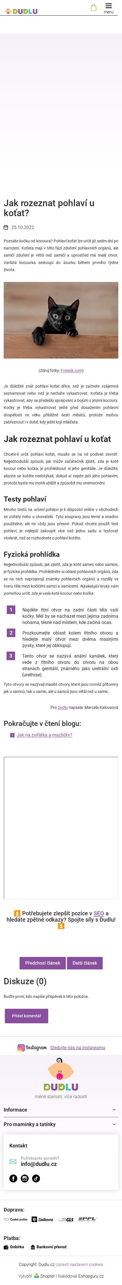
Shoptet (47, 1276)
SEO (99, 913)
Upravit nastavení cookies (79, 1264)
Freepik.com (71, 370)
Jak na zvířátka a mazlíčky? (44, 735)
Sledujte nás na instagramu (77, 1047)
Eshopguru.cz (91, 1276)
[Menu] (109, 8)
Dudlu (63, 707)
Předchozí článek (42, 963)
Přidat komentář (26, 1016)
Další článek (85, 963)
